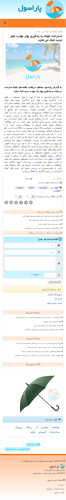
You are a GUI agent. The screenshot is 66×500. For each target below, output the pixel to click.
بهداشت (55, 427)
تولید (32, 431)
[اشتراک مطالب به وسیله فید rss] (6, 202)
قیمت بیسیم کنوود (54, 303)
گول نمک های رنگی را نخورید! (52, 321)
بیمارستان (54, 431)
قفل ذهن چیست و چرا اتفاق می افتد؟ (49, 224)
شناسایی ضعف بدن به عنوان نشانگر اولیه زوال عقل (45, 220)
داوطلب (19, 187)
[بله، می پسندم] (33, 196)
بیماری (44, 427)
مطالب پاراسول (59, 492)
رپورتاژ (18, 427)
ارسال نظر (53, 282)
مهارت (44, 100)
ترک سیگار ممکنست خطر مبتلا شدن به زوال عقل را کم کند (43, 329)
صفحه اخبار (32, 444)
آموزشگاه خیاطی (55, 294)
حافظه (24, 106)
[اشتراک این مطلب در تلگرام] (31, 202)
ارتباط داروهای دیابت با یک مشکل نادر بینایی (48, 325)
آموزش (42, 431)
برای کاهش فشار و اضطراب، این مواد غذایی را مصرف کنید (43, 228)
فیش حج (58, 298)
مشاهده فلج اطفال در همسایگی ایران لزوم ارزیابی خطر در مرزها (42, 351)
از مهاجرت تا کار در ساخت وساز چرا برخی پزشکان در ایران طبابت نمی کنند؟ (38, 355)
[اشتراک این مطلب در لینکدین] (11, 202)
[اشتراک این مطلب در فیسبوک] (26, 202)
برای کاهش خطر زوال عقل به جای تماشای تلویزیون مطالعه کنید (42, 216)
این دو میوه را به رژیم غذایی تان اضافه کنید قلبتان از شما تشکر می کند (39, 317)
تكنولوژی (43, 187)
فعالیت (57, 191)
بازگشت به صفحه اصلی (16, 449)
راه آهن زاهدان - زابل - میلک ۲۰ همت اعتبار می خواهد (44, 347)
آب (36, 427)
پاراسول (30, 7)
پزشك (29, 427)
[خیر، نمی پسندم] (20, 196)
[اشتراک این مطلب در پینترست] (16, 202)
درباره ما (61, 485)
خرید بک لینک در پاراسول (55, 488)
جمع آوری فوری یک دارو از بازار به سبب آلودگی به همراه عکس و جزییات (39, 343)
